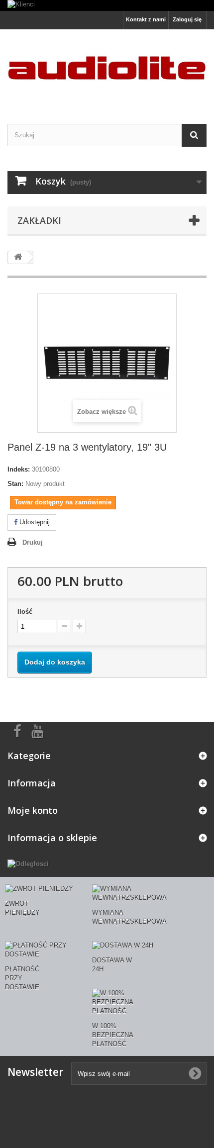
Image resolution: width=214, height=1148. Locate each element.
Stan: (15, 483)
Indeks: (18, 469)
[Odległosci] (28, 863)
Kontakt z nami (146, 19)
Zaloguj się (187, 19)
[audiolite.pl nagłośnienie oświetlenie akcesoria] (107, 68)
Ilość (24, 611)
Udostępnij (33, 522)
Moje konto (32, 810)
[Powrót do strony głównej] (17, 257)
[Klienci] (107, 5)
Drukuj (32, 542)
